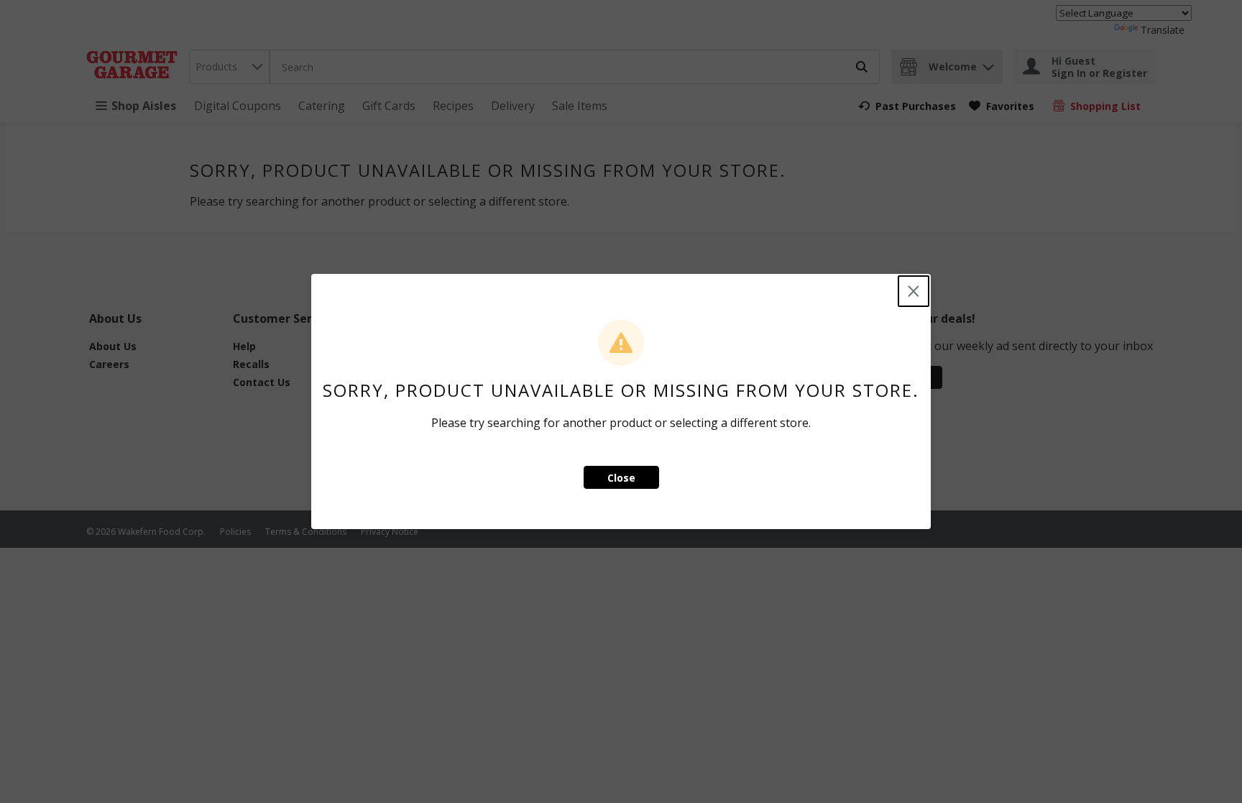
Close (621, 478)
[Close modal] (913, 291)
